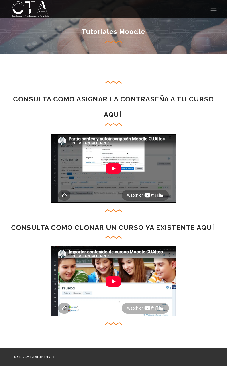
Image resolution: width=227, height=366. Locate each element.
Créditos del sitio (43, 357)
